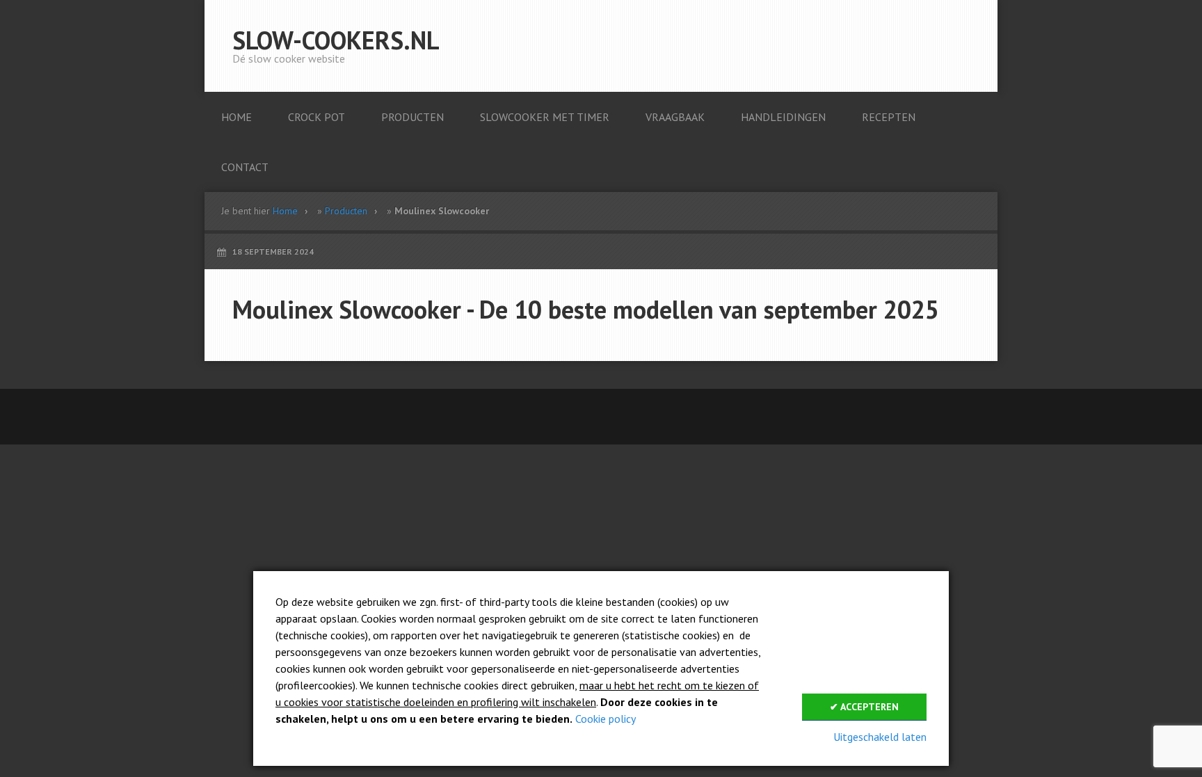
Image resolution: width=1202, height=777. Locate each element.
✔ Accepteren (864, 706)
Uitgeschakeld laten (880, 737)
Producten (346, 211)
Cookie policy (605, 719)
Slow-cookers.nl (336, 40)
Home (285, 211)
